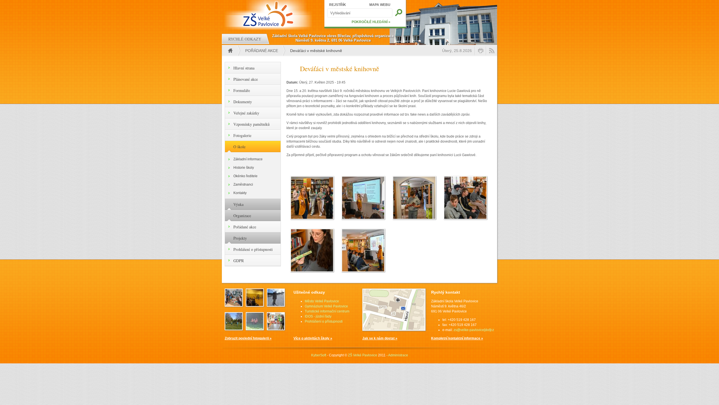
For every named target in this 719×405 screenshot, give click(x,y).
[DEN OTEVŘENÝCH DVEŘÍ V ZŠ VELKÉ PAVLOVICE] (233, 305)
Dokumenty (242, 101)
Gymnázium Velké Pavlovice (326, 306)
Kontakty (240, 193)
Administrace (398, 355)
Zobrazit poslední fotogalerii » (248, 338)
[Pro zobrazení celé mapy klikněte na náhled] (394, 330)
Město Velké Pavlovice (322, 301)
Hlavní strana (243, 68)
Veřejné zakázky (246, 113)
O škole (239, 146)
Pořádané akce (261, 50)
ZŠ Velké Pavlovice (362, 355)
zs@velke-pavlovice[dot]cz (474, 330)
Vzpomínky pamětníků (251, 124)
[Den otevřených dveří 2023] (275, 328)
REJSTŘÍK (337, 5)
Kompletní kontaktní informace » (457, 338)
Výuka (238, 204)
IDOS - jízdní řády (318, 316)
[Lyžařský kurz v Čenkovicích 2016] (275, 305)
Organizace (242, 215)
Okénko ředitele (245, 176)
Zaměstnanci (243, 184)
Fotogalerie (242, 135)
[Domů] (269, 14)
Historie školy (243, 168)
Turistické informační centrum (327, 311)
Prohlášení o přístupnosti (253, 249)
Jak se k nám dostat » (379, 338)
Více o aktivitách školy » (312, 338)
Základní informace (248, 159)
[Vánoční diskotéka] (254, 305)
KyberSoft (318, 355)
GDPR (238, 260)
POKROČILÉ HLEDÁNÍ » (371, 22)
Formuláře (241, 90)
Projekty (240, 238)
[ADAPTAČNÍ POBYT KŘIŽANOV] (233, 328)
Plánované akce (245, 79)
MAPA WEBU (379, 5)
